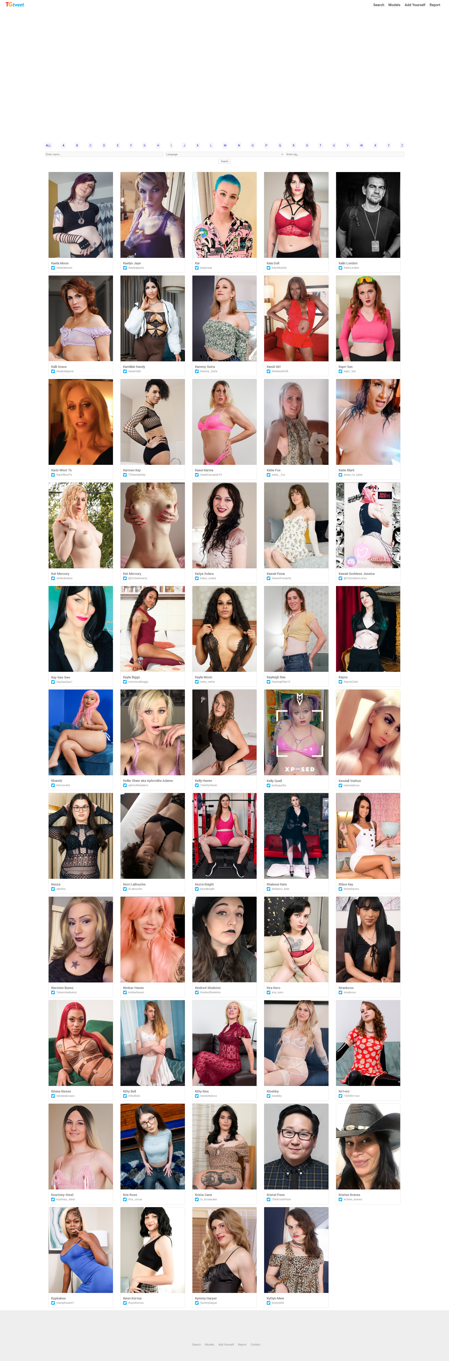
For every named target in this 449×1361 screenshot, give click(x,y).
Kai (197, 263)
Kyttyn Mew (275, 1298)
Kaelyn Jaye (132, 263)
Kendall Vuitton (350, 781)
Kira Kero (273, 988)
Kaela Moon (60, 263)
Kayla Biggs (131, 677)
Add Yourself (415, 5)
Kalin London (348, 263)
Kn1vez (344, 1091)
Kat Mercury (60, 574)
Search (378, 5)
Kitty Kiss (202, 1091)
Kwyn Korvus (132, 1298)
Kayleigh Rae (276, 677)
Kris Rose (130, 1195)
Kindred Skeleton (208, 988)
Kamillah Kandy (134, 367)
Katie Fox (273, 470)
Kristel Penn (276, 1195)
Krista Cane (203, 1195)
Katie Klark (346, 470)
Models (394, 5)
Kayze (343, 677)
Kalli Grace (59, 367)
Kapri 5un (346, 367)
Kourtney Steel (62, 1195)
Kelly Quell (274, 781)
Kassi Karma (204, 470)
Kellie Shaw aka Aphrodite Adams (148, 781)
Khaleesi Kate (277, 884)
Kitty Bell (129, 1091)
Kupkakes (58, 1298)
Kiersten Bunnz (62, 988)
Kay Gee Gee (60, 677)
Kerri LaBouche (134, 884)
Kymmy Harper (206, 1298)
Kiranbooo (346, 988)
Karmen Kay (132, 470)
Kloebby (273, 1091)
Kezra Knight (204, 884)
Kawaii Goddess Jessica (357, 574)
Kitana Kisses (61, 1091)
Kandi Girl (273, 367)
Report (435, 5)
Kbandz (56, 781)
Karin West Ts (61, 470)
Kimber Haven (133, 988)
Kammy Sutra (205, 367)
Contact (255, 1344)
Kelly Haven (203, 781)
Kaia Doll (273, 263)
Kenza (55, 884)
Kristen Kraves (349, 1195)
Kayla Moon (203, 677)
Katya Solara (204, 574)
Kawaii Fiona (276, 574)
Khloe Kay (346, 884)
